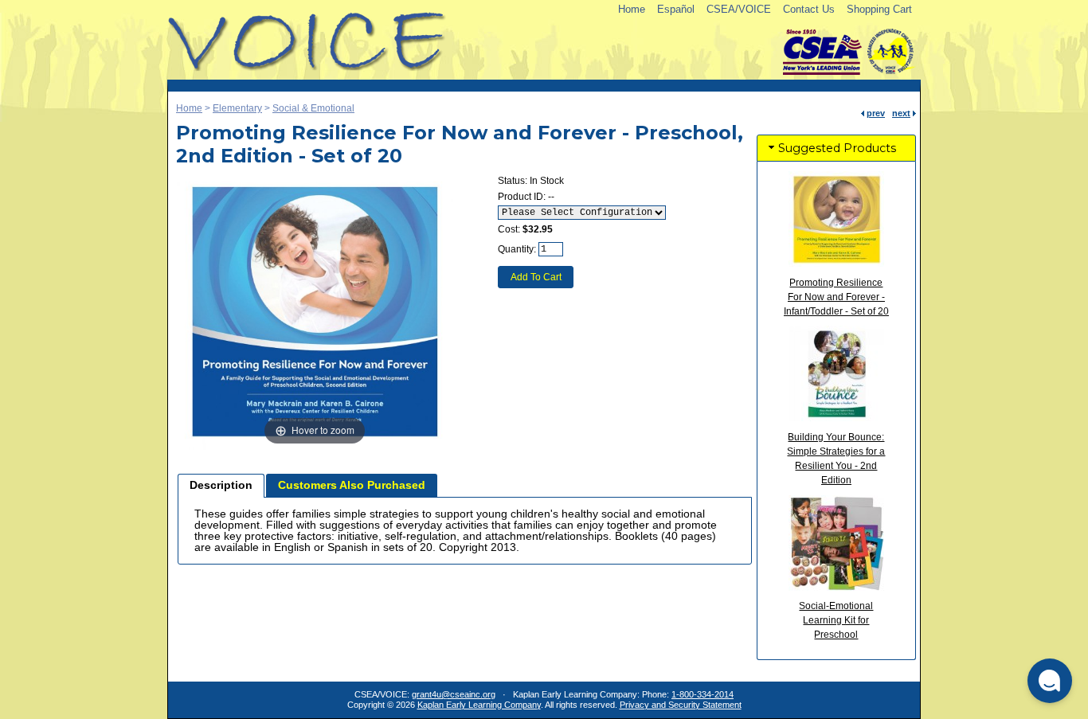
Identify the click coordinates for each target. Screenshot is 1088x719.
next (901, 113)
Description (221, 485)
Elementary (237, 108)
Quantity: (517, 249)
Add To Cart (536, 277)
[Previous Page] (862, 113)
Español (676, 9)
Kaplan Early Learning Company (479, 704)
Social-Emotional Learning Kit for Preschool (836, 620)
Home (631, 9)
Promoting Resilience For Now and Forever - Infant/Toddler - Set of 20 (836, 297)
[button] (1049, 680)
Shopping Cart (879, 9)
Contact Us (809, 9)
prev (876, 113)
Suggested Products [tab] (837, 148)
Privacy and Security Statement (681, 704)
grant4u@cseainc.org (453, 694)
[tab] (221, 486)
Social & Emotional (313, 108)
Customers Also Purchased (351, 485)
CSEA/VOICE (738, 9)
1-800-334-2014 (702, 694)
